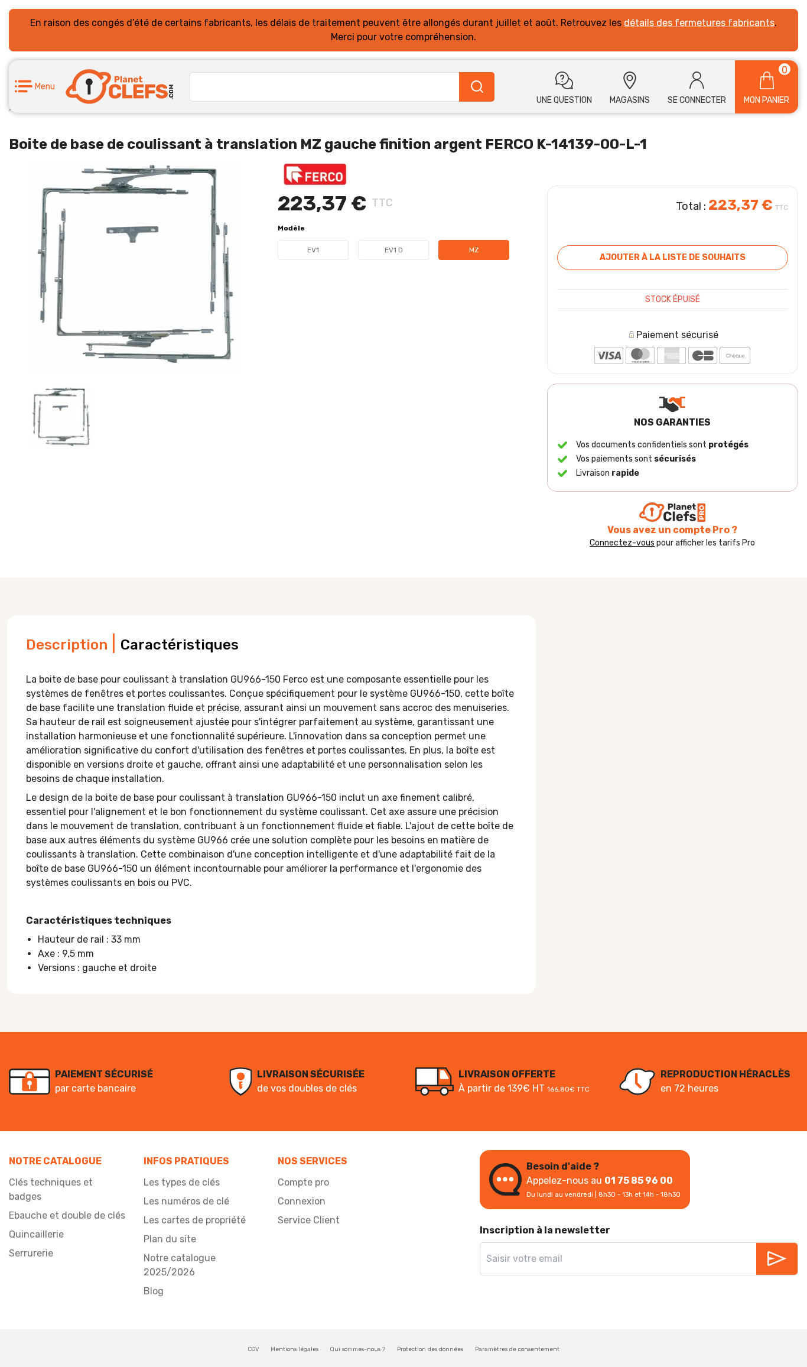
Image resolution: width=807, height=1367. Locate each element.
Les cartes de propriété (195, 1220)
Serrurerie (31, 1253)
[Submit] (476, 87)
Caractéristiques (180, 645)
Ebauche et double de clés (67, 1215)
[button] (35, 86)
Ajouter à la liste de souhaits (673, 257)
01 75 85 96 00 (638, 1180)
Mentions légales (294, 1349)
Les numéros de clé (186, 1201)
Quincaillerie (36, 1234)
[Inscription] (777, 1259)
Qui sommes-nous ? (357, 1349)
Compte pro (303, 1182)
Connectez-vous (622, 543)
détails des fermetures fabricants (699, 22)
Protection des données (430, 1349)
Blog (154, 1291)
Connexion (302, 1201)
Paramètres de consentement (517, 1349)
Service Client (309, 1220)
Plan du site (170, 1239)
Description (67, 645)
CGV (253, 1349)
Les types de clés (182, 1182)
